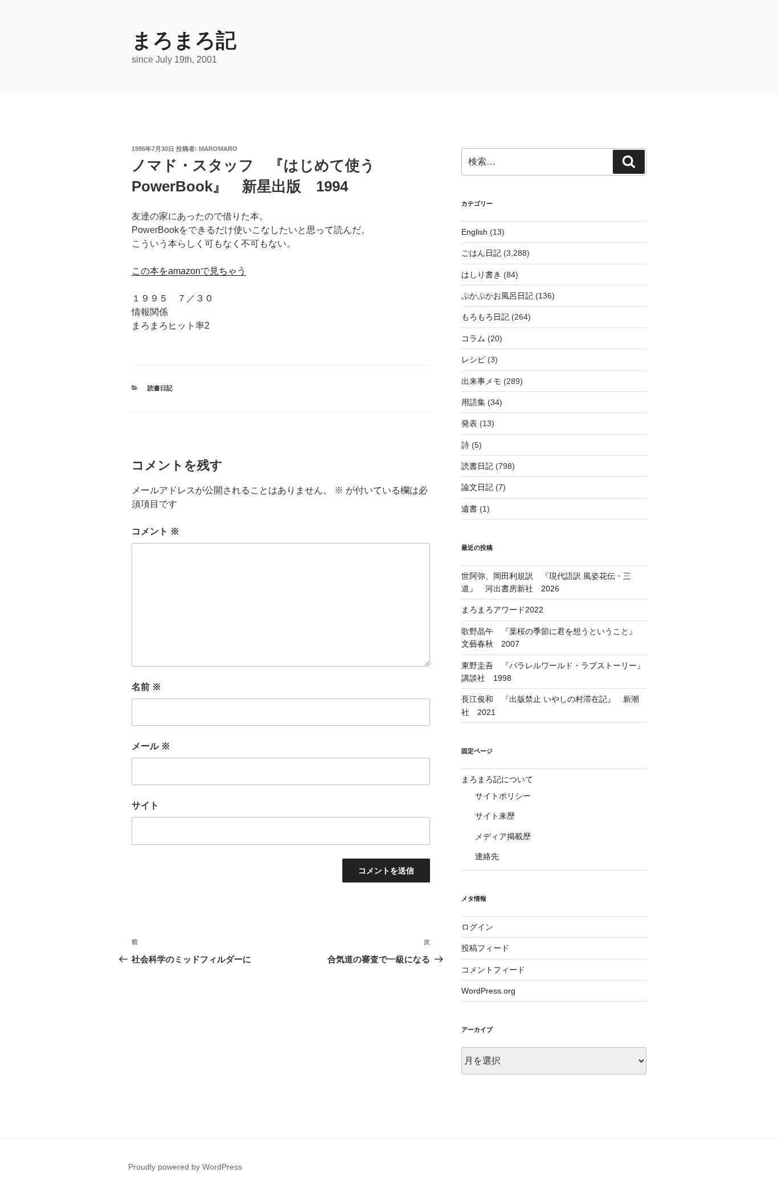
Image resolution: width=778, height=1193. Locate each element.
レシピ (473, 359)
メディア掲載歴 (503, 836)
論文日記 (477, 487)
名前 (146, 687)
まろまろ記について (497, 779)
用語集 (473, 402)
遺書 (469, 508)
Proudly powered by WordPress (185, 1166)
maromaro (218, 148)
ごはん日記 (481, 253)
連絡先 (487, 856)
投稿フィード (485, 948)
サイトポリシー (503, 795)
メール (151, 746)
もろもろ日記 (485, 316)
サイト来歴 (495, 815)
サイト (145, 805)
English (474, 231)
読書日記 (160, 388)
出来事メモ (481, 381)
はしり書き (481, 274)
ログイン (477, 926)
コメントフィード (493, 969)
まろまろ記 (184, 40)
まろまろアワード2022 (502, 609)
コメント (155, 531)
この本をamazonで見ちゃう (189, 271)
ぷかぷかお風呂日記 (497, 295)
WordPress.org (488, 990)
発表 (469, 423)
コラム (473, 338)
